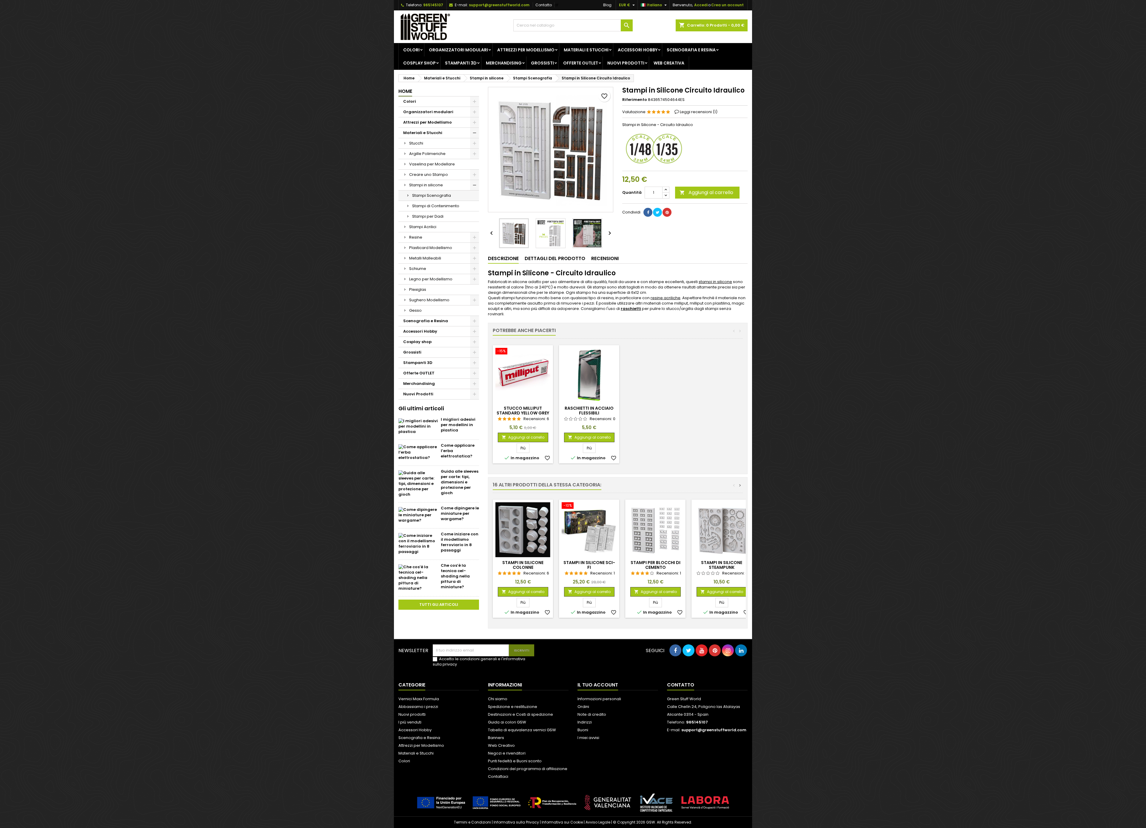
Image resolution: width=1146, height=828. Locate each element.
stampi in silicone (715, 282)
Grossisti (542, 63)
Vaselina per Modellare (432, 164)
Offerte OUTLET (580, 63)
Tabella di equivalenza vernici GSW (522, 730)
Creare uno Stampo (428, 174)
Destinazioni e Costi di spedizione (520, 714)
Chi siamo (497, 699)
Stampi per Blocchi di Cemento (655, 565)
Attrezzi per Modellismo (525, 50)
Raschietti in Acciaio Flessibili (589, 410)
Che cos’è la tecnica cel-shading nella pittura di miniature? (455, 576)
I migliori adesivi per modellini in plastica (458, 425)
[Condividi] (647, 212)
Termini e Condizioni (472, 822)
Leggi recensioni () (698, 112)
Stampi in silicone (426, 185)
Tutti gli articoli (438, 604)
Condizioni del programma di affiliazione (527, 769)
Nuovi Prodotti (625, 63)
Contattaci (498, 776)
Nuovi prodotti (412, 714)
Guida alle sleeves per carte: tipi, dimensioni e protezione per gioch (459, 482)
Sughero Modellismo (429, 300)
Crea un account (727, 4)
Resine (415, 237)
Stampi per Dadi (427, 216)
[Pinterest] (667, 212)
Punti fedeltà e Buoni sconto (515, 761)
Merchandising (504, 63)
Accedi (701, 4)
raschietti (631, 308)
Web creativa (669, 63)
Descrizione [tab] (503, 258)
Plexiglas (417, 289)
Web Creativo (501, 745)
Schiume (417, 268)
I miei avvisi (588, 738)
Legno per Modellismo (430, 279)
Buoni (582, 730)
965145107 (433, 4)
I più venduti (409, 722)
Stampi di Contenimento (435, 206)
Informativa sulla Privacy (516, 822)
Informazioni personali (599, 699)
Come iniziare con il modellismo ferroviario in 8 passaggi (459, 542)
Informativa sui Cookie (562, 822)
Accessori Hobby (637, 50)
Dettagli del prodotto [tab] (555, 258)
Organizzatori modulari (458, 50)
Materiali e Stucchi (586, 50)
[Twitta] (657, 212)
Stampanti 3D (461, 63)
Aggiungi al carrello (706, 192)
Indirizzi (584, 722)
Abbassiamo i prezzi (418, 706)
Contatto (543, 4)
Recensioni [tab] (605, 258)
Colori (411, 50)
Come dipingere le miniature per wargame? (460, 513)
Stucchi (416, 143)
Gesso (415, 310)
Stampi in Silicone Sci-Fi (589, 565)
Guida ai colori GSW (507, 722)
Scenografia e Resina (691, 50)
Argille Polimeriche (427, 153)
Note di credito (591, 714)
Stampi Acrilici (422, 227)
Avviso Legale (598, 822)
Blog (607, 4)
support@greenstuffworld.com (499, 4)
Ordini (583, 706)
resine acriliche (665, 298)
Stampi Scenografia (431, 195)
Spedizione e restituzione (512, 706)
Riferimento (634, 99)
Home (405, 91)
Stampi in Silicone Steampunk (721, 565)
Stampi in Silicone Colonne (522, 565)
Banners (496, 738)
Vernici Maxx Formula (418, 699)
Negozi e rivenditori (507, 753)
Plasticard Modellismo (430, 248)
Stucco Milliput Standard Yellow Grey (523, 410)
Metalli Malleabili (425, 258)
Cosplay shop (419, 63)
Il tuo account (597, 684)
